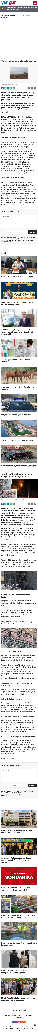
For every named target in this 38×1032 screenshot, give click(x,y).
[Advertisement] (19, 40)
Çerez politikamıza (30, 1028)
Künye (14, 1015)
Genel (13, 15)
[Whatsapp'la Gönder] (11, 88)
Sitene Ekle (18, 1017)
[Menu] (34, 3)
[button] (29, 88)
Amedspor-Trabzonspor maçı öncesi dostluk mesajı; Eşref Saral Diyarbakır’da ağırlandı (21, 9)
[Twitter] (5, 88)
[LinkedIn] (8, 88)
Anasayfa (6, 15)
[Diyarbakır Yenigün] (8, 2)
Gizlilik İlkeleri (28, 1015)
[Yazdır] (14, 88)
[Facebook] (2, 88)
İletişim (20, 1015)
